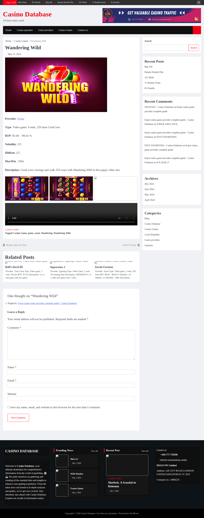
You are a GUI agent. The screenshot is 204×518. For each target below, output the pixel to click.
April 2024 (150, 200)
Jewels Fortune (104, 267)
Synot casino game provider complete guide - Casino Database (47, 303)
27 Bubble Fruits (86, 2)
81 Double (23, 2)
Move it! (74, 459)
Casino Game (20, 233)
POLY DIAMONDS (167, 137)
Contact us (83, 30)
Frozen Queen (76, 488)
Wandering (46, 233)
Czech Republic (152, 234)
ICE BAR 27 (163, 162)
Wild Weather (76, 474)
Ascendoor (112, 513)
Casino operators (25, 30)
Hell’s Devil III (14, 267)
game (30, 233)
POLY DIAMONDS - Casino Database (163, 145)
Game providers (45, 30)
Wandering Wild (62, 233)
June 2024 (149, 189)
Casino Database (27, 14)
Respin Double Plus (53, 2)
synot (37, 233)
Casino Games (65, 30)
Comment (14, 327)
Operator (149, 245)
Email (11, 380)
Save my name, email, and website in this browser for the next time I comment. (55, 407)
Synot (20, 118)
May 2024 (149, 194)
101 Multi (70, 2)
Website (11, 394)
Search (148, 41)
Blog (147, 218)
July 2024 (149, 184)
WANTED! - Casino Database (159, 107)
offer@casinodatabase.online (173, 460)
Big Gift (36, 2)
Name (11, 367)
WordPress (133, 513)
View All (94, 451)
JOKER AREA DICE (167, 124)
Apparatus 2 (57, 267)
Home (8, 30)
